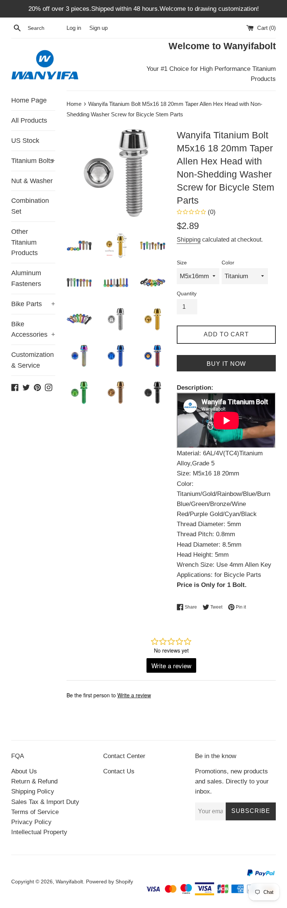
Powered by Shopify (109, 882)
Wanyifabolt (69, 882)
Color (228, 263)
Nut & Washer (32, 181)
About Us (24, 771)
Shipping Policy (32, 791)
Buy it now (226, 364)
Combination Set (30, 206)
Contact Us (119, 771)
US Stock (25, 140)
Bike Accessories (33, 329)
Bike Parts (33, 304)
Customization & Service (32, 360)
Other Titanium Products (24, 242)
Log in (74, 28)
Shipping (189, 239)
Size (182, 263)
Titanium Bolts (33, 160)
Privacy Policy (31, 822)
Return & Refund (34, 781)
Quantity (187, 293)
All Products (29, 120)
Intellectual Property (39, 832)
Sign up (98, 28)
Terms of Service (35, 812)
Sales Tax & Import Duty (45, 801)
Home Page (29, 100)
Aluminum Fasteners (26, 278)
